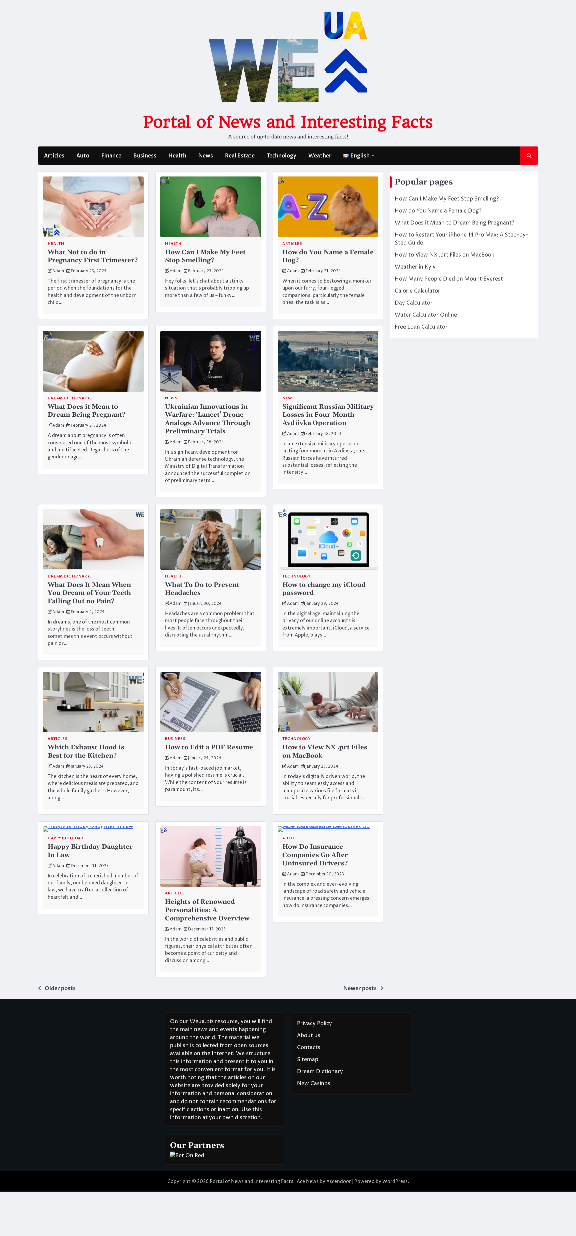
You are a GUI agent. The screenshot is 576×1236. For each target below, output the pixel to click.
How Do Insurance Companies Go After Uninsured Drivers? (315, 855)
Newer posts (360, 988)
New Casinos (313, 1083)
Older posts (60, 988)
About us (308, 1035)
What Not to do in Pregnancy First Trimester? (93, 256)
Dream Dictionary (69, 398)
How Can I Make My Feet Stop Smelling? (205, 256)
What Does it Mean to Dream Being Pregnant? (86, 411)
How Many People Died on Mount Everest (449, 279)
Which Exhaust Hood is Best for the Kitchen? (86, 751)
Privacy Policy (314, 1023)
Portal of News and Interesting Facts (288, 122)
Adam (58, 271)
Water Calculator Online (426, 315)
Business (144, 155)
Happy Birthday (65, 838)
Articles (54, 155)
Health (177, 155)
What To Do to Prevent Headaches (202, 589)
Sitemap (307, 1059)
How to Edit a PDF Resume (209, 747)
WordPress (395, 1181)
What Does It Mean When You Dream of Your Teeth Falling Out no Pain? (89, 593)
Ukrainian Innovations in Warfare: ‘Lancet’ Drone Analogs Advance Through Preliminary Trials (207, 419)
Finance (111, 155)
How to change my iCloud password (324, 589)
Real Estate (240, 155)
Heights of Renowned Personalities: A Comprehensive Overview (207, 910)
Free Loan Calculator (421, 327)
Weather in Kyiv (415, 267)
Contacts (308, 1047)
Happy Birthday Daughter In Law (90, 851)
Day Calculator (414, 303)
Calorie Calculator (417, 291)
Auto (82, 155)
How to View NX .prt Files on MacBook (324, 751)
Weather (319, 155)
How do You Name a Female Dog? (328, 256)
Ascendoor (338, 1181)
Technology (281, 155)
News (205, 155)
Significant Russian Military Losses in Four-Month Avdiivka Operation (328, 415)
